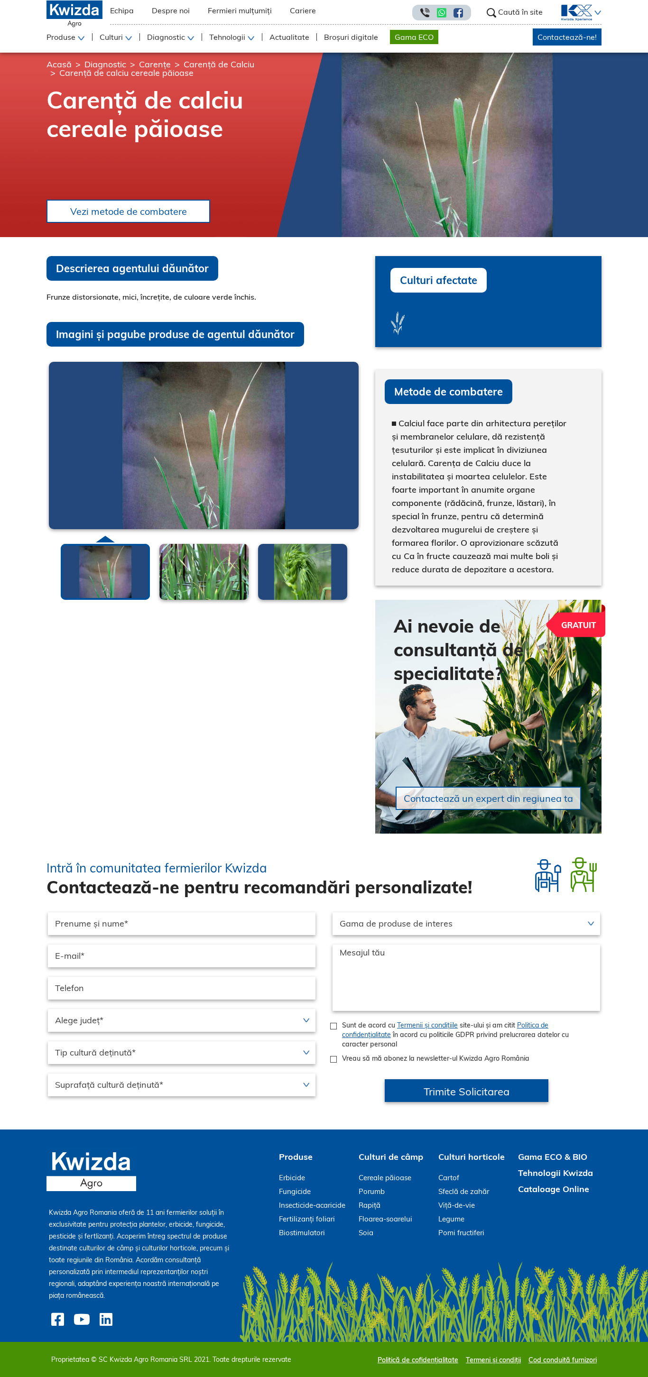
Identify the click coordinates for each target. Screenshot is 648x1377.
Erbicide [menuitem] (292, 1177)
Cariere (303, 10)
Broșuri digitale (351, 37)
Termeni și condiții (493, 1360)
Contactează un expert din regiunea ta (488, 798)
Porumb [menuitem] (372, 1191)
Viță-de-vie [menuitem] (456, 1205)
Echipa (122, 10)
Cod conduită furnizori (562, 1360)
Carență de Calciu (219, 64)
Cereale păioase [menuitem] (385, 1177)
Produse (296, 1156)
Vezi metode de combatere (128, 211)
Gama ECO (414, 37)
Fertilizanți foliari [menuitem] (307, 1218)
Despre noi (171, 10)
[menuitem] (571, 13)
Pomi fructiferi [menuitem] (461, 1232)
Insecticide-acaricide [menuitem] (312, 1205)
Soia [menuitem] (366, 1232)
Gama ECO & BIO (552, 1156)
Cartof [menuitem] (448, 1177)
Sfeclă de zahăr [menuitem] (463, 1191)
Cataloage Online (553, 1189)
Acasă (59, 64)
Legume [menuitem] (451, 1218)
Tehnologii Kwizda (555, 1172)
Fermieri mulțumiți (240, 10)
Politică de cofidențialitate (418, 1360)
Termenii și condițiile (427, 1025)
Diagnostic (105, 64)
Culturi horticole (471, 1156)
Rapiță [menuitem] (369, 1205)
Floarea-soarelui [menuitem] (385, 1218)
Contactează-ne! (567, 37)
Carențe (155, 64)
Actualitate (289, 37)
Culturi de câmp (391, 1156)
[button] (597, 13)
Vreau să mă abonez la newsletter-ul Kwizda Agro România (435, 1058)
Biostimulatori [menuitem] (302, 1232)
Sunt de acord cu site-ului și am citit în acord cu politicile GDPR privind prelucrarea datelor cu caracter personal (455, 1034)
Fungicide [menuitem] (295, 1191)
